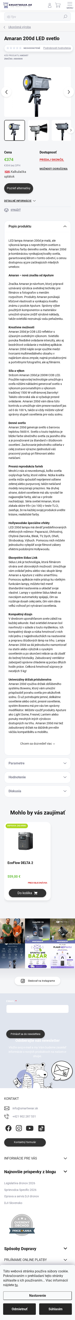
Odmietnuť (20, 1309)
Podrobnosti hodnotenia (57, 48)
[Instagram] (18, 1127)
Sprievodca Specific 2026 (20, 1189)
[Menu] (70, 5)
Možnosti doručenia (54, 168)
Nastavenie (37, 1296)
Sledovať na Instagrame (41, 980)
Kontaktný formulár (25, 1142)
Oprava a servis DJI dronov (21, 1196)
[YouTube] (29, 1127)
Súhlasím (55, 1309)
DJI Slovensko (13, 1203)
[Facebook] (7, 1127)
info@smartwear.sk (25, 1108)
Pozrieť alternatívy (18, 188)
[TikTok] (40, 1127)
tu (16, 1285)
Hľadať (65, 16)
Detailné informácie (17, 200)
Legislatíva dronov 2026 (19, 1183)
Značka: (13, 59)
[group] (37, 864)
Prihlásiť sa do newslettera (25, 1034)
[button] (27, 893)
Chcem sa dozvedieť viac (36, 743)
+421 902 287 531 (24, 1116)
